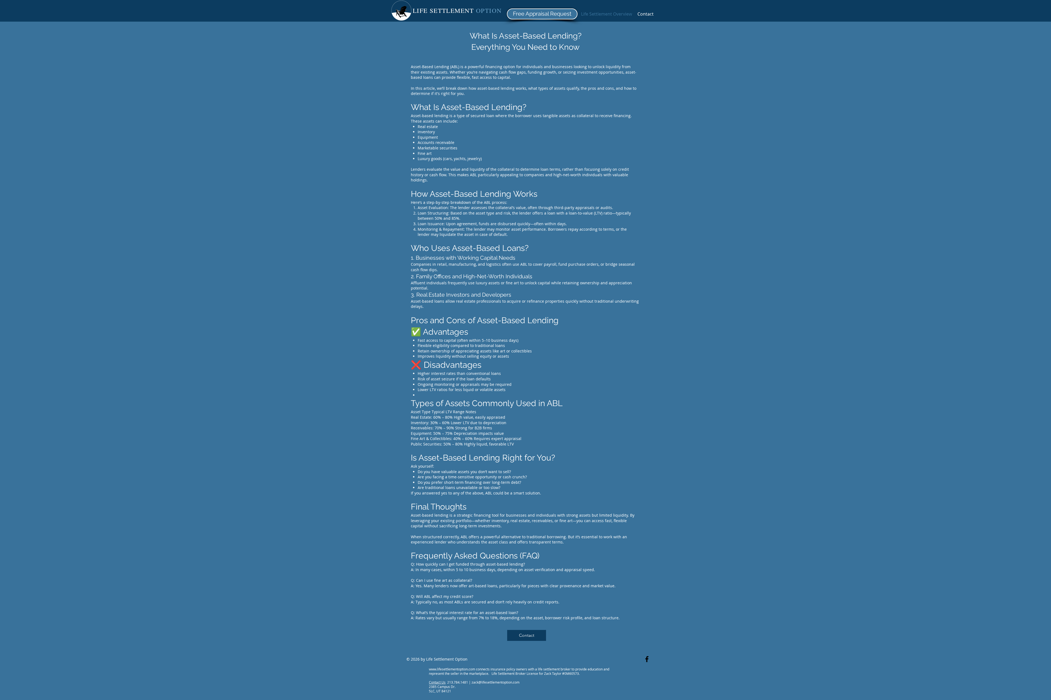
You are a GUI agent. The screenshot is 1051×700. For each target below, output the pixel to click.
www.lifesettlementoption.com (452, 669)
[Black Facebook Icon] (647, 659)
